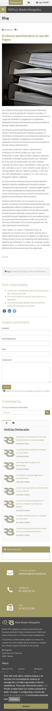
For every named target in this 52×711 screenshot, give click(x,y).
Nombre (5, 328)
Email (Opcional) (9, 338)
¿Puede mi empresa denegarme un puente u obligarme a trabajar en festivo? (30, 503)
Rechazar (14, 699)
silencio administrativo (37, 271)
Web (4, 349)
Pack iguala (38, 669)
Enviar (6, 387)
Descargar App (15, 2)
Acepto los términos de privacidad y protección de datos (27, 391)
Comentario (7, 360)
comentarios (16, 271)
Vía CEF (5, 257)
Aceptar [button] (26, 706)
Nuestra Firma (7, 669)
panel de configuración (14, 695)
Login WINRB (43, 2)
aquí (45, 685)
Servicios (21, 669)
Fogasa (24, 271)
